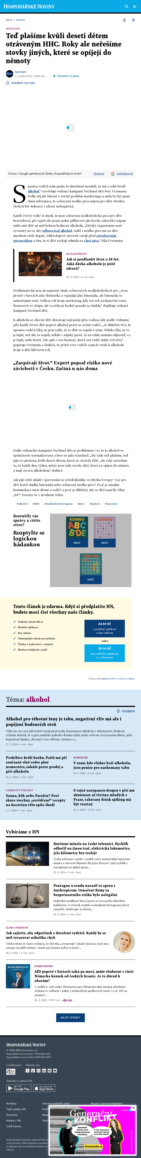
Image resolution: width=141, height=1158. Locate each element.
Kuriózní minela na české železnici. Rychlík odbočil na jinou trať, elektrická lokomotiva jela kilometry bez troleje (91, 848)
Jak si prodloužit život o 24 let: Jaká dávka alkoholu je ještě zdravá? (92, 264)
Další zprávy (70, 1017)
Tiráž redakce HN (16, 1109)
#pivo (81, 503)
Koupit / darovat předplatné (106, 1103)
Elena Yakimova (17, 927)
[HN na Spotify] (49, 1070)
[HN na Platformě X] (27, 1070)
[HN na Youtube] (55, 1070)
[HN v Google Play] (18, 1088)
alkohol (33, 191)
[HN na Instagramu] (38, 1070)
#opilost (95, 503)
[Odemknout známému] (133, 20)
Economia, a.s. (30, 1050)
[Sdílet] (124, 20)
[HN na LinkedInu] (44, 1070)
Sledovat (98, 174)
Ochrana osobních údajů (56, 1103)
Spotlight (20, 71)
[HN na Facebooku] (33, 1070)
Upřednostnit (125, 174)
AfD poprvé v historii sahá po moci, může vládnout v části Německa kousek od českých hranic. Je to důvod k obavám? (84, 976)
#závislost (111, 503)
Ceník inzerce (13, 1126)
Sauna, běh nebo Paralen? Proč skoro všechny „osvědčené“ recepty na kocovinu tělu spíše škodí (35, 800)
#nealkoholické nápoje (59, 503)
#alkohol (22, 503)
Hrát (77, 542)
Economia (11, 1115)
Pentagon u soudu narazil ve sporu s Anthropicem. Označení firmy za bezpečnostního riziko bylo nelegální (85, 890)
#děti (36, 503)
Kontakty (11, 1103)
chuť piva (91, 241)
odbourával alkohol (57, 231)
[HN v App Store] (44, 1088)
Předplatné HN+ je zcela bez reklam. (117, 678)
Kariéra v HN (13, 1120)
